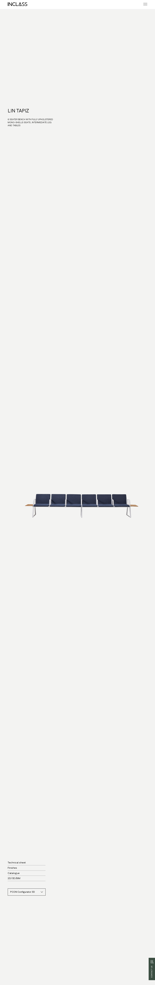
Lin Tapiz (18, 111)
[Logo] (17, 4)
